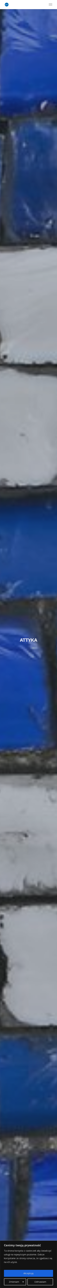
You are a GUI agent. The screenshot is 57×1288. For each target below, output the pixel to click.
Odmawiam (40, 1281)
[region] (28, 1264)
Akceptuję (28, 1273)
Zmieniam (14, 1281)
